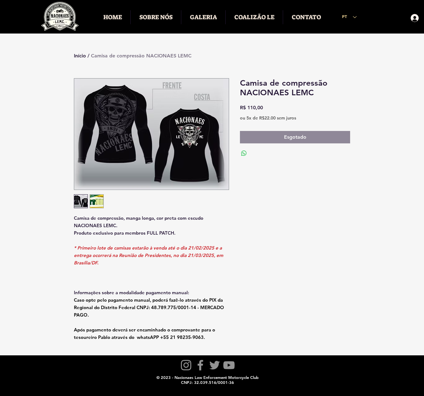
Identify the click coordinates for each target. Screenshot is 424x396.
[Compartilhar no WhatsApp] (244, 153)
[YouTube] (229, 365)
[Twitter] (215, 365)
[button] (156, 17)
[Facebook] (200, 365)
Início (80, 56)
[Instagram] (186, 365)
